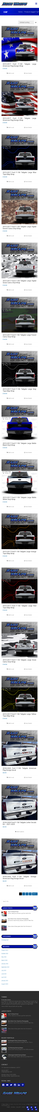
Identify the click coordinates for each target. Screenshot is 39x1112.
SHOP (23, 1107)
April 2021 (4, 977)
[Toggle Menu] (36, 4)
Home (20, 12)
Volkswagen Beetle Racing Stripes (17, 1055)
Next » (35, 894)
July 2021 (3, 970)
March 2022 (4, 960)
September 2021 (5, 967)
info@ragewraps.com (6, 1071)
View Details (28, 73)
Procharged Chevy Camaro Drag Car (17, 1040)
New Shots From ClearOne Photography (18, 918)
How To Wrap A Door (13, 911)
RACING (13, 1107)
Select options (20, 831)
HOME (8, 1107)
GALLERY (18, 1107)
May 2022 (4, 957)
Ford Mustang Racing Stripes (15, 1047)
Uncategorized (4, 940)
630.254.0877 (5, 1070)
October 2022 (4, 953)
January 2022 (4, 963)
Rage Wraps (5, 1104)
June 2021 (4, 974)
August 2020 (4, 984)
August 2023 (4, 950)
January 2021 (4, 980)
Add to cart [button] (11, 73)
